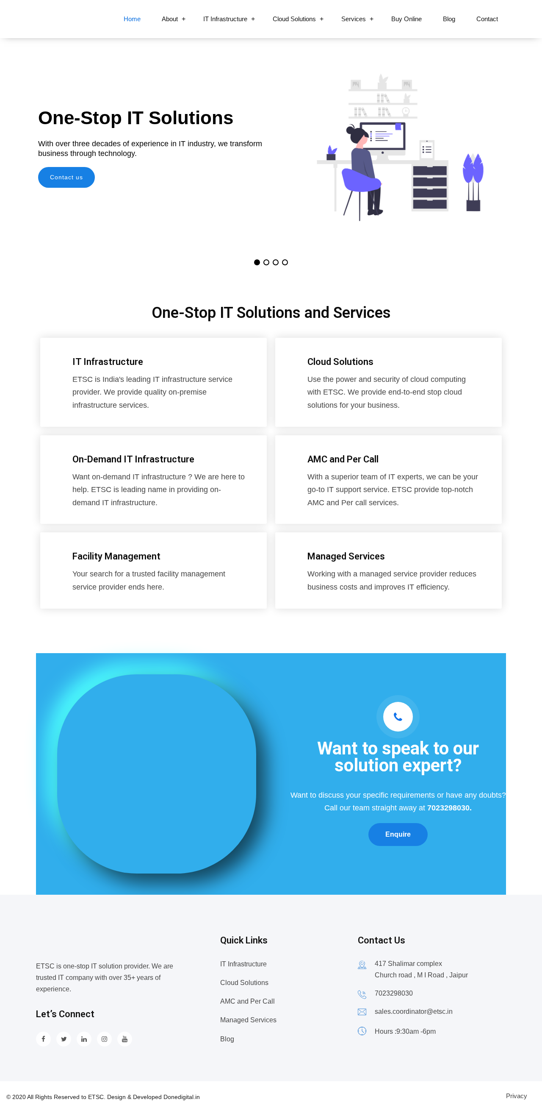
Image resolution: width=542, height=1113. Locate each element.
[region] (271, 151)
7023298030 (394, 993)
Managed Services (346, 556)
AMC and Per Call (343, 459)
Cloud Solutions (294, 18)
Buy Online (406, 18)
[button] (257, 262)
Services (353, 18)
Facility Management (116, 556)
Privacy (516, 1095)
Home (132, 18)
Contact (487, 18)
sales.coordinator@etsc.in (414, 1011)
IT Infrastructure (225, 18)
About (170, 18)
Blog (449, 18)
